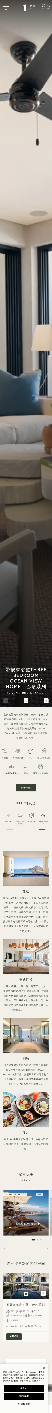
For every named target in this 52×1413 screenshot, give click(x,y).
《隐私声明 (35, 1381)
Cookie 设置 (24, 1404)
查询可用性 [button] (26, 788)
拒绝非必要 (24, 1396)
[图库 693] (26, 700)
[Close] (44, 1368)
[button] (5, 700)
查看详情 (16, 1336)
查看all (26, 1181)
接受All (24, 1388)
